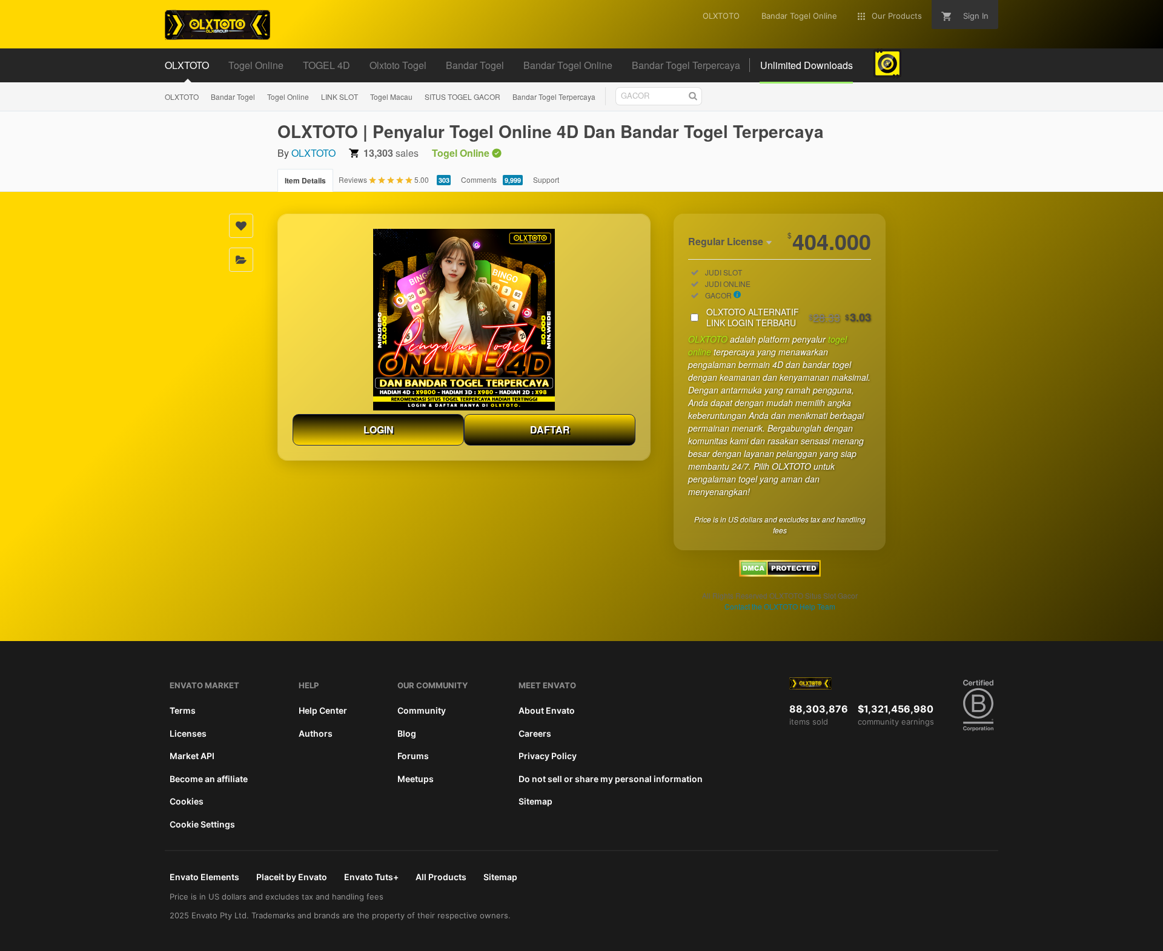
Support (546, 179)
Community (421, 710)
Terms (183, 710)
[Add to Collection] (241, 260)
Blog (406, 733)
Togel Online (288, 96)
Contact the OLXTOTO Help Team (779, 606)
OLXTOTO (182, 96)
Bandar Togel (233, 96)
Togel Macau (391, 96)
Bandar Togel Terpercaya (553, 96)
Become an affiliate (209, 779)
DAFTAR (550, 429)
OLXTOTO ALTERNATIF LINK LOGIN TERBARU (788, 317)
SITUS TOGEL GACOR (462, 96)
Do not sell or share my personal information (611, 779)
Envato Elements (204, 877)
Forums (413, 756)
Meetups (415, 779)
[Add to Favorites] (241, 226)
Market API (192, 756)
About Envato (547, 710)
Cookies (187, 801)
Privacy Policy (548, 756)
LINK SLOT (339, 96)
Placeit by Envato (291, 877)
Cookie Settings (202, 824)
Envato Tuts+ (371, 877)
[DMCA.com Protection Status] (780, 573)
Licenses (188, 733)
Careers (535, 733)
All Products (441, 877)
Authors (316, 733)
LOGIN (378, 429)
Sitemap (535, 801)
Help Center (323, 710)
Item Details (305, 180)
